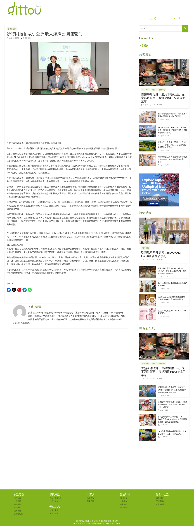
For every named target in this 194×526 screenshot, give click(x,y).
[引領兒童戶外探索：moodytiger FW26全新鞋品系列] (164, 219)
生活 (177, 18)
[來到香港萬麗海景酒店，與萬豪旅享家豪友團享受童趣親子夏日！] (147, 112)
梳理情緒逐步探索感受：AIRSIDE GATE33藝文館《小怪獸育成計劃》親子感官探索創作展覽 (172, 389)
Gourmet (145, 90)
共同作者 (93, 521)
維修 (51, 510)
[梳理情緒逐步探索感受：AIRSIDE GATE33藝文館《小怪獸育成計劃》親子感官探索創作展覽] (147, 386)
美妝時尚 (123, 504)
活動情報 (90, 498)
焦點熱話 (17, 507)
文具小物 (123, 501)
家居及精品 (160, 504)
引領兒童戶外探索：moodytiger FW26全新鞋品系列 (161, 254)
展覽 (51, 513)
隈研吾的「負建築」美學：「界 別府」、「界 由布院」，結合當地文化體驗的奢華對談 (172, 144)
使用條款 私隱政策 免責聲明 (107, 521)
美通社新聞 (12, 29)
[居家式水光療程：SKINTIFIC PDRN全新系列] (147, 309)
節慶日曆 (90, 501)
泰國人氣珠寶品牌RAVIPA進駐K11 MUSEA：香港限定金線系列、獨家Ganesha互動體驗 (172, 271)
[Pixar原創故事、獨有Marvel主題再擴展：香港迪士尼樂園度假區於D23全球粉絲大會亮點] (147, 126)
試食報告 (159, 498)
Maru (161, 259)
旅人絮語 (17, 511)
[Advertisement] (69, 117)
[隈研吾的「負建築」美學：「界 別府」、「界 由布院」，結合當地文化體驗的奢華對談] (147, 141)
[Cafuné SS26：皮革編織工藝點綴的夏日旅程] (147, 282)
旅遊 (153, 18)
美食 (56, 501)
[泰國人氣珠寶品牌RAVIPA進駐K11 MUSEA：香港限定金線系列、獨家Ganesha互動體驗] (147, 267)
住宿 (51, 501)
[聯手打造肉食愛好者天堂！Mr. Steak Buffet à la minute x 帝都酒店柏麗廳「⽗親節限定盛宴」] (147, 415)
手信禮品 (123, 507)
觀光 (51, 498)
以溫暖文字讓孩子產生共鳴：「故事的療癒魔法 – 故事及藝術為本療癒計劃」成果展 (172, 404)
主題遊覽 (17, 501)
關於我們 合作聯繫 (83, 521)
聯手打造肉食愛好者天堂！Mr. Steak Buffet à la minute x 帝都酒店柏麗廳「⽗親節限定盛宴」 (172, 419)
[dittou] (24, 1)
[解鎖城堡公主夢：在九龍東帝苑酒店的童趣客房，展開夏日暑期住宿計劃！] (147, 155)
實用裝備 (145, 248)
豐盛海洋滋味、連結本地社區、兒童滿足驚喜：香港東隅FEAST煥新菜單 (163, 98)
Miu (160, 105)
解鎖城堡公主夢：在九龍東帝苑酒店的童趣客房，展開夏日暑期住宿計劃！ (172, 159)
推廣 (56, 510)
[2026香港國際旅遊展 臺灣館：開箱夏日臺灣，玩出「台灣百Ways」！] (147, 430)
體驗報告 (162, 90)
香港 (153, 90)
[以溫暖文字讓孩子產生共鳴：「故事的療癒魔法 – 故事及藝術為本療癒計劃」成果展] (147, 401)
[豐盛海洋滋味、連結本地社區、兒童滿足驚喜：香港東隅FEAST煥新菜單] (164, 60)
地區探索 (17, 498)
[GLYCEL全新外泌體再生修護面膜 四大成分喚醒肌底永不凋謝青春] (147, 295)
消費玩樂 (58, 498)
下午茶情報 (160, 501)
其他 (56, 513)
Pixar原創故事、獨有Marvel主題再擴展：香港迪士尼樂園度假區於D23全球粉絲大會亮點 (172, 130)
